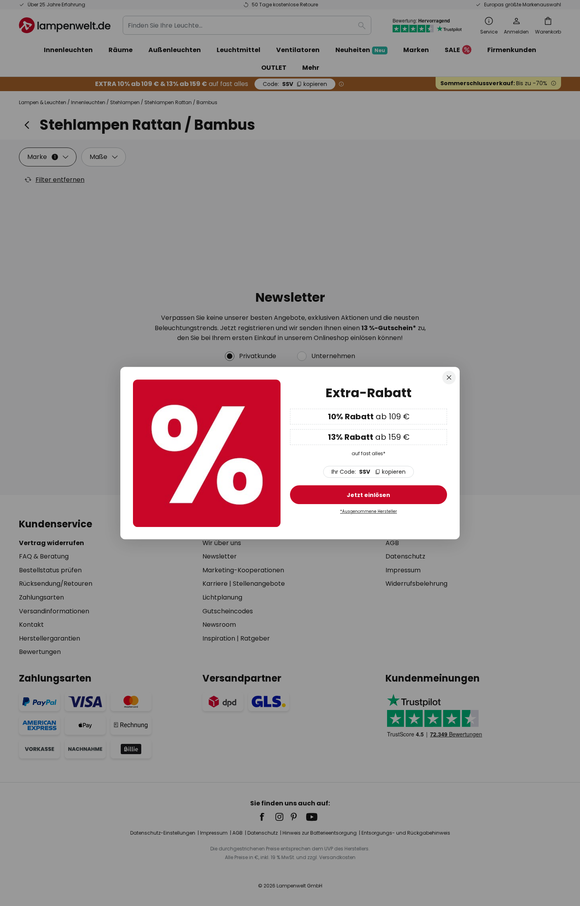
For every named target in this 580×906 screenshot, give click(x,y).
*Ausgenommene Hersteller (368, 512)
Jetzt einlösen (368, 495)
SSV (368, 472)
